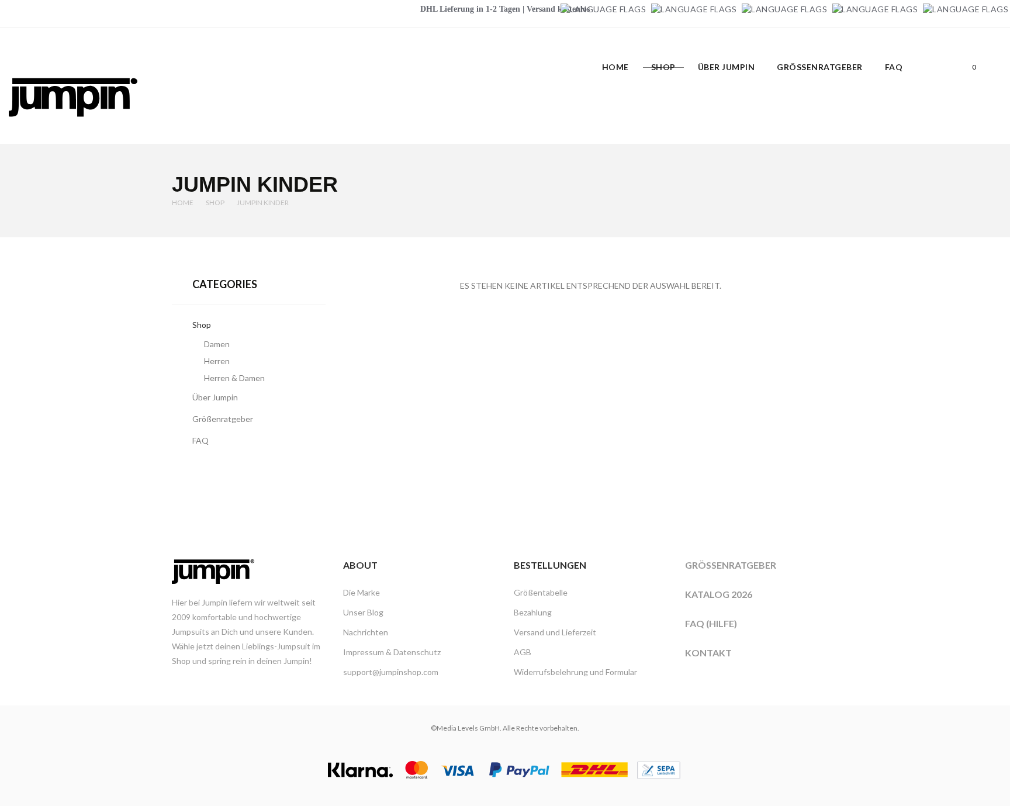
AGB (522, 652)
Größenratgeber (730, 564)
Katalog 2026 (718, 594)
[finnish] (875, 9)
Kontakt (708, 652)
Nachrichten (365, 632)
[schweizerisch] (965, 9)
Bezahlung (533, 612)
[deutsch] (603, 9)
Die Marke (361, 592)
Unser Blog (363, 612)
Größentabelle (541, 592)
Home (182, 202)
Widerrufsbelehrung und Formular (575, 672)
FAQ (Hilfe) (711, 623)
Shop (215, 202)
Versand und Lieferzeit (555, 632)
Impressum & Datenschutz (392, 652)
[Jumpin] (73, 129)
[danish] (784, 9)
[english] (693, 9)
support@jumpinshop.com (390, 672)
